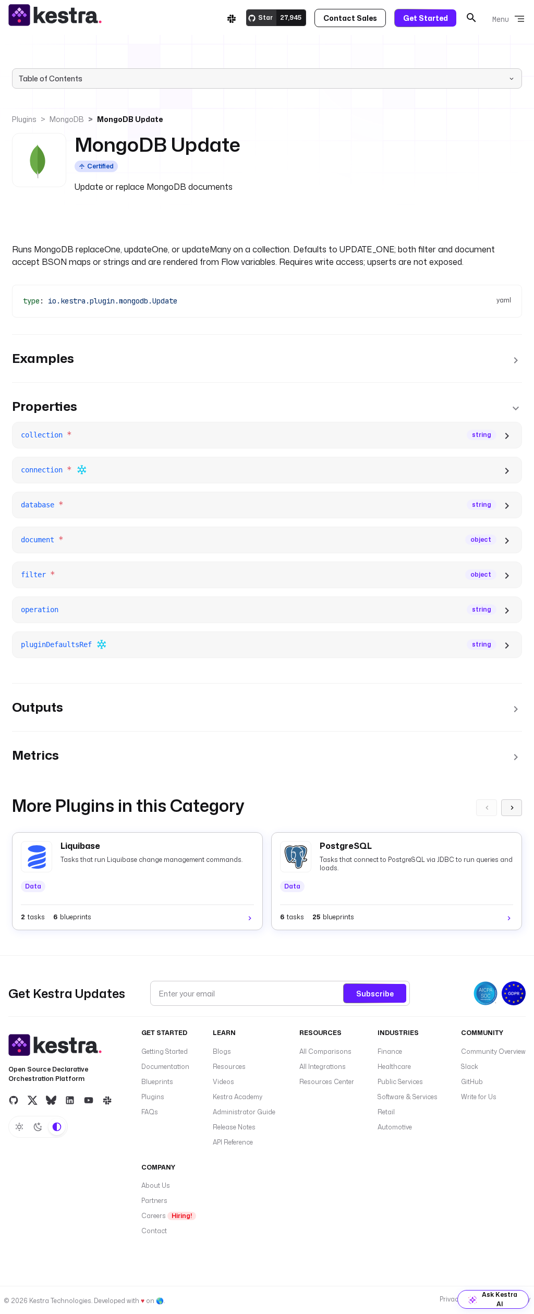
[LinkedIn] (70, 1099)
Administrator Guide (244, 1112)
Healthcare (394, 1066)
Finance (390, 1051)
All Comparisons (325, 1051)
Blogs (222, 1051)
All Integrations (322, 1066)
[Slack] (231, 17)
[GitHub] (13, 1099)
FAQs (149, 1112)
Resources (229, 1066)
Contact (154, 1230)
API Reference (233, 1142)
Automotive (395, 1127)
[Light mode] (19, 1126)
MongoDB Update (130, 119)
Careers (166, 1215)
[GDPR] (514, 993)
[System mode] (56, 1126)
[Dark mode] (38, 1126)
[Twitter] (32, 1099)
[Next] (511, 807)
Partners (154, 1200)
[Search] (471, 17)
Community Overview (493, 1051)
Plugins (24, 119)
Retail (386, 1112)
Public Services (400, 1081)
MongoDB (67, 119)
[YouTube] (88, 1099)
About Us (155, 1185)
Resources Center (326, 1081)
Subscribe (375, 994)
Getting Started (164, 1051)
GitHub (472, 1081)
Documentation (165, 1066)
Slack (469, 1066)
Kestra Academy (237, 1096)
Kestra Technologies (60, 1300)
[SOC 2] (485, 993)
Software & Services (408, 1096)
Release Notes (234, 1127)
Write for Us (478, 1096)
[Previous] (486, 807)
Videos (223, 1081)
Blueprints (157, 1081)
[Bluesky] (51, 1099)
